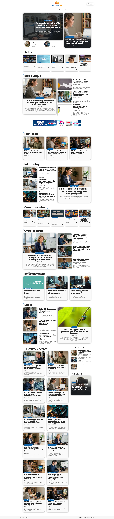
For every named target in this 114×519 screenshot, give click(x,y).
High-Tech (27, 148)
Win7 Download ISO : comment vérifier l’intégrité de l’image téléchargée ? (80, 236)
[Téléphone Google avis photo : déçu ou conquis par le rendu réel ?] (27, 44)
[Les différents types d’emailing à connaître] (71, 213)
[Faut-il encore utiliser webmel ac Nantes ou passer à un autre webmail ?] (74, 177)
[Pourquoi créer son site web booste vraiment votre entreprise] (43, 213)
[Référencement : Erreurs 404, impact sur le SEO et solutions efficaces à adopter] (56, 282)
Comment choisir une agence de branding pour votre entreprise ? (84, 220)
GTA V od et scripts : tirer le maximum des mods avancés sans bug (79, 152)
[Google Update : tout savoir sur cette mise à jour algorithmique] (80, 282)
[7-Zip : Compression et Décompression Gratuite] (57, 59)
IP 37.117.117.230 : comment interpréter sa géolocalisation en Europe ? (56, 43)
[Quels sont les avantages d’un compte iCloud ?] (85, 58)
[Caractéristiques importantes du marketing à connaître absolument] (57, 213)
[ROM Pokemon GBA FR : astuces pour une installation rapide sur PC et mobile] (56, 143)
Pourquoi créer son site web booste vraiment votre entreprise (43, 220)
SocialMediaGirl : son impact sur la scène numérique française (29, 220)
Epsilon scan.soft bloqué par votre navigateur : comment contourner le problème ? (81, 248)
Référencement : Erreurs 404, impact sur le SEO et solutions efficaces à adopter (57, 292)
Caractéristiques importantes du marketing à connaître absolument (56, 221)
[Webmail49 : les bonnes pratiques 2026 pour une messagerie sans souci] (39, 243)
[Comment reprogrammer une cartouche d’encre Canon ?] (65, 110)
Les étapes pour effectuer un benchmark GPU (42, 65)
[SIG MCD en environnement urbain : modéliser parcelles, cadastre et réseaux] (30, 184)
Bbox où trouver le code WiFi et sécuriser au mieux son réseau (81, 260)
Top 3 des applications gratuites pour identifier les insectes (74, 331)
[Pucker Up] (57, 3)
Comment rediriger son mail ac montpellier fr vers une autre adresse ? (77, 41)
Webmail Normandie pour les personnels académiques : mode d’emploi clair (80, 93)
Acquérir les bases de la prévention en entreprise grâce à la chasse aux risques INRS (71, 66)
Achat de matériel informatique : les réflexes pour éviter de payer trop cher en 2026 (47, 194)
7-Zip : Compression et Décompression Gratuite (57, 65)
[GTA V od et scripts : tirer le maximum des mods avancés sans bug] (80, 143)
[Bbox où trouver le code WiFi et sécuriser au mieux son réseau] (65, 263)
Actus (25, 62)
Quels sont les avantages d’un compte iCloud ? (84, 64)
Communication (35, 207)
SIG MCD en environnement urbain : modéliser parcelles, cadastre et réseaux (47, 182)
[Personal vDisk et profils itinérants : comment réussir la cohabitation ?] (30, 172)
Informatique (48, 20)
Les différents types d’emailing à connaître (71, 220)
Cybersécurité (33, 230)
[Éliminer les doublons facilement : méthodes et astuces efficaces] (65, 84)
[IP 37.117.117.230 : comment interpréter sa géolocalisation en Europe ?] (47, 44)
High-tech (31, 133)
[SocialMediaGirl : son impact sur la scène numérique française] (29, 213)
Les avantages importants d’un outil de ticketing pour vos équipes (47, 336)
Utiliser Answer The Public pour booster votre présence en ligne (33, 292)
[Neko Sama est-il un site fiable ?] (29, 59)
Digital (28, 304)
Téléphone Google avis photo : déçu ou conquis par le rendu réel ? (36, 43)
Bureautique (69, 37)
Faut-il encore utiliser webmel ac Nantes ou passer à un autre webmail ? (74, 190)
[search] (88, 4)
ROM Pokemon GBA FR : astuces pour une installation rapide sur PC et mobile (57, 152)
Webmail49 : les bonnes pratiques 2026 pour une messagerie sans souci (40, 257)
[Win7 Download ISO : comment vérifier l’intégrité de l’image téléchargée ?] (65, 239)
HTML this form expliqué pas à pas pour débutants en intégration (47, 322)
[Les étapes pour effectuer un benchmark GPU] (43, 59)
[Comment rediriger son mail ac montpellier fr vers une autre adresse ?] (77, 30)
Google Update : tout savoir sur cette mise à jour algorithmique (79, 292)
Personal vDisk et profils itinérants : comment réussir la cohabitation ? (48, 25)
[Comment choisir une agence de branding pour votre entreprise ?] (85, 213)
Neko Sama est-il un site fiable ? (29, 64)
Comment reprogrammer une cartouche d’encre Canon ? (80, 107)
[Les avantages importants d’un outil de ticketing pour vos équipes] (30, 338)
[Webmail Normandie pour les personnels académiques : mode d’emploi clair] (65, 96)
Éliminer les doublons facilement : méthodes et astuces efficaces (81, 81)
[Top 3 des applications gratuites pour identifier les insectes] (74, 317)
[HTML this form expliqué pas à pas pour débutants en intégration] (30, 325)
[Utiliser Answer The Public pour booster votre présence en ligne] (33, 282)
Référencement (34, 273)
